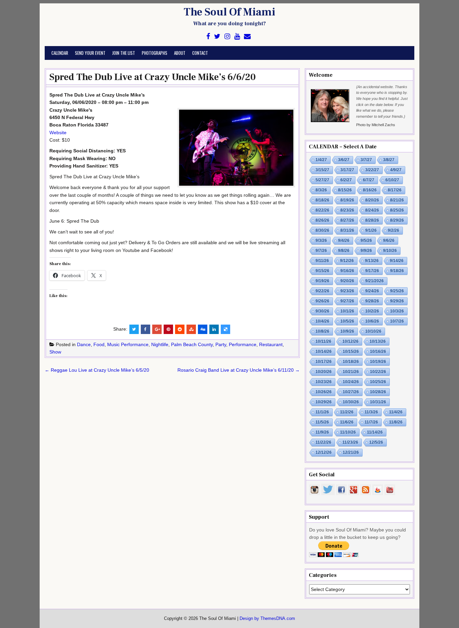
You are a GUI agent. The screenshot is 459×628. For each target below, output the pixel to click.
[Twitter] (217, 36)
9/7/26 (321, 250)
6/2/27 (346, 180)
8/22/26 (322, 210)
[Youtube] (237, 36)
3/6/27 (343, 159)
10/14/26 (324, 351)
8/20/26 (372, 200)
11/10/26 (348, 432)
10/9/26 (347, 331)
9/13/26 (372, 260)
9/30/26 (322, 311)
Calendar (59, 52)
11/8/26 (396, 422)
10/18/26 (351, 361)
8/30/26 (322, 230)
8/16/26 (370, 190)
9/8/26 (343, 250)
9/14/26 (397, 260)
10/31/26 (378, 402)
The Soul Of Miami (229, 12)
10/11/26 (323, 341)
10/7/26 (397, 321)
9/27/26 (347, 301)
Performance (242, 344)
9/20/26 (347, 281)
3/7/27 (366, 159)
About (179, 52)
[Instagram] (227, 36)
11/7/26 (371, 422)
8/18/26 (322, 200)
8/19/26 (347, 200)
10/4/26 (322, 321)
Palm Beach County (192, 344)
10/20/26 (324, 371)
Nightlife (159, 344)
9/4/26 (343, 240)
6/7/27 (368, 180)
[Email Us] (247, 36)
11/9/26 (322, 432)
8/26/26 (322, 220)
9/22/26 (322, 291)
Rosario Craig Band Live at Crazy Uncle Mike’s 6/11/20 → (238, 370)
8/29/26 (397, 220)
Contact (200, 52)
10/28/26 (378, 392)
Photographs (154, 52)
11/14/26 (375, 432)
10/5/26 (347, 321)
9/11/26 (322, 260)
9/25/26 (397, 291)
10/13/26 (378, 341)
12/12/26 (324, 452)
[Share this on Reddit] (179, 329)
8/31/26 (347, 230)
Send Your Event (90, 52)
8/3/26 (321, 190)
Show (55, 352)
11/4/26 (396, 412)
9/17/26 (372, 270)
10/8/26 (322, 331)
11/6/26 (346, 422)
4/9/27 (396, 170)
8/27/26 (347, 220)
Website (58, 132)
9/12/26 (347, 260)
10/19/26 (378, 361)
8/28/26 (372, 220)
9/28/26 (372, 301)
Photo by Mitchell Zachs (375, 125)
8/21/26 (397, 200)
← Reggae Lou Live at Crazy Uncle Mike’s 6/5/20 (97, 370)
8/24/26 (372, 210)
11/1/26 (322, 412)
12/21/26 (351, 452)
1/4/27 (321, 159)
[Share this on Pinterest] (168, 329)
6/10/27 (392, 180)
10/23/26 (324, 381)
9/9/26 (366, 250)
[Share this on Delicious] (225, 329)
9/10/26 (390, 250)
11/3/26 (371, 412)
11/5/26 (322, 422)
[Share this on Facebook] (145, 329)
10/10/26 (373, 331)
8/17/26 (395, 190)
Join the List (123, 52)
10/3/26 (397, 311)
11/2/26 (346, 412)
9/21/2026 (374, 281)
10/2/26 (372, 311)
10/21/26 (351, 371)
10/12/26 (350, 341)
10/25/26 (378, 381)
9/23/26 (347, 291)
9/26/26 (322, 301)
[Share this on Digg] (202, 329)
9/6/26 (388, 240)
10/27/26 (351, 392)
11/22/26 (323, 442)
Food (99, 344)
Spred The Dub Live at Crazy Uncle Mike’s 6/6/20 (152, 77)
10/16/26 (378, 351)
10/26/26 (324, 392)
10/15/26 (351, 351)
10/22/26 (378, 371)
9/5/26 (366, 240)
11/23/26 (350, 442)
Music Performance (128, 344)
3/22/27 (372, 170)
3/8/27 (388, 159)
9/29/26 (397, 301)
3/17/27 (347, 170)
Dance (84, 344)
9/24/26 (372, 291)
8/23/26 (347, 210)
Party (220, 344)
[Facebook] (208, 36)
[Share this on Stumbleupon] (191, 329)
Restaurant (271, 344)
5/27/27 (322, 180)
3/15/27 (322, 170)
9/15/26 (322, 270)
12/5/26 (376, 442)
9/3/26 (321, 240)
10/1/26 (347, 311)
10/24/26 (351, 381)
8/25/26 (397, 210)
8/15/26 (345, 190)
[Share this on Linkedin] (214, 329)
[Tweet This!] (134, 329)
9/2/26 (393, 230)
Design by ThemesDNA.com (267, 618)
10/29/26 (324, 402)
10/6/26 (372, 321)
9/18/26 (397, 270)
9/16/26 (347, 270)
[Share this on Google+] (157, 329)
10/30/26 (351, 402)
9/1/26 (371, 230)
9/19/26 (322, 281)
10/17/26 (324, 361)
